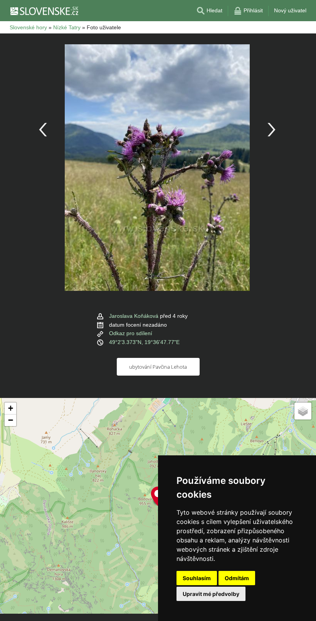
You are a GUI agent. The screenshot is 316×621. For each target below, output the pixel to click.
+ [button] (10, 408)
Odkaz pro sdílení (130, 333)
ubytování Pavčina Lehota (158, 366)
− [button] (10, 420)
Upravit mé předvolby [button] (211, 594)
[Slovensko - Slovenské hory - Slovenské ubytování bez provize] (44, 11)
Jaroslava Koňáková (133, 316)
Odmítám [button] (237, 578)
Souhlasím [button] (197, 578)
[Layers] (302, 411)
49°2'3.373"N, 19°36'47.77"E (144, 342)
